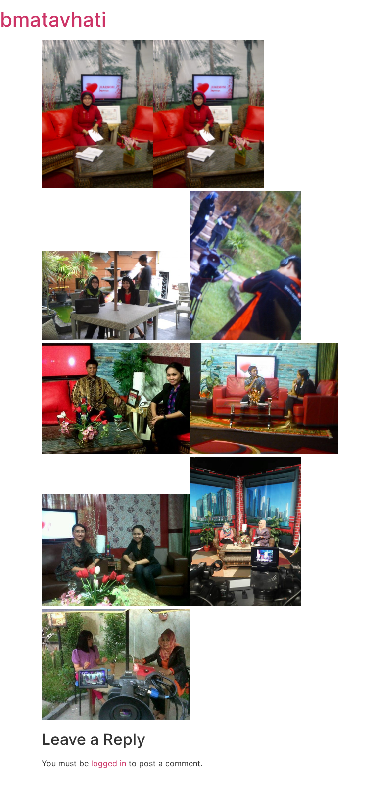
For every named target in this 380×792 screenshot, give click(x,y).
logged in (108, 763)
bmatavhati (53, 19)
